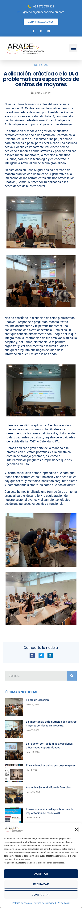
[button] (76, 829)
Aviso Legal (64, 903)
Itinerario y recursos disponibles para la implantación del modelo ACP (49, 811)
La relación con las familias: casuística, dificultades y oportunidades (49, 746)
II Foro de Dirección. (38, 700)
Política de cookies (22, 903)
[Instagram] (48, 31)
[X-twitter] (41, 31)
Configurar (41, 895)
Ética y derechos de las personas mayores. (51, 766)
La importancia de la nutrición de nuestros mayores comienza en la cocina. (51, 724)
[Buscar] (72, 676)
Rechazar (41, 884)
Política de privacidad (45, 903)
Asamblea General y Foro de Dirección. (49, 787)
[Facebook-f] (33, 31)
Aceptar (41, 874)
